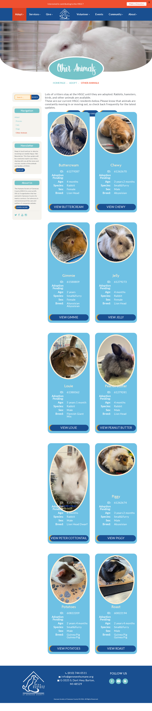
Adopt (18, 14)
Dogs (18, 129)
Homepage (59, 83)
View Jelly (116, 317)
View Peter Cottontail (69, 538)
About (132, 14)
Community (115, 14)
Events (99, 14)
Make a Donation (136, 4)
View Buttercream (69, 207)
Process (19, 121)
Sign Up (19, 170)
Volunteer (82, 14)
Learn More (22, 207)
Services (34, 14)
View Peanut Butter (116, 427)
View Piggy (115, 538)
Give (48, 14)
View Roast (116, 648)
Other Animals (21, 133)
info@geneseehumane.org (77, 676)
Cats (17, 125)
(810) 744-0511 (77, 672)
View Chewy (116, 207)
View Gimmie (68, 317)
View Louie (68, 427)
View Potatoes (68, 648)
